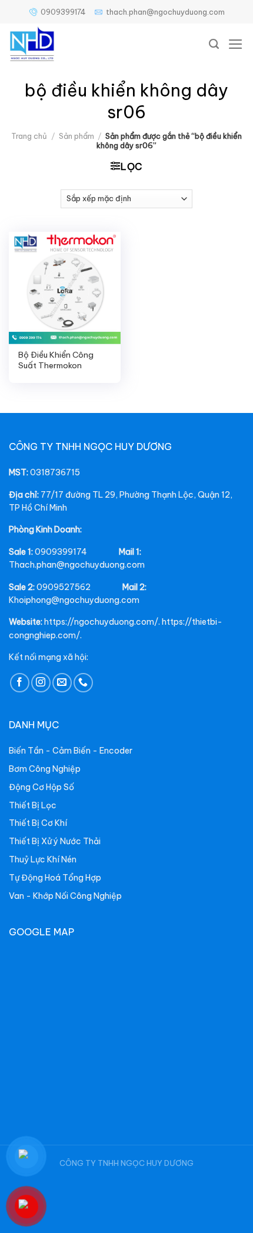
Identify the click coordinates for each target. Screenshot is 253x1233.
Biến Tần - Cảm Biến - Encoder (70, 750)
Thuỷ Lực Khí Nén (42, 859)
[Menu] (236, 44)
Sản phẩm (76, 136)
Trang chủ (29, 136)
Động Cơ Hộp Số (41, 787)
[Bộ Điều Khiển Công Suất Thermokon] (65, 288)
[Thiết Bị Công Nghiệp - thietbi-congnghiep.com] (59, 44)
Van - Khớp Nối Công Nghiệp (65, 896)
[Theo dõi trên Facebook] (19, 682)
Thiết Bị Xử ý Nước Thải (55, 841)
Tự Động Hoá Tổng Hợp (55, 877)
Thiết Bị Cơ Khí (38, 823)
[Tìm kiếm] (214, 44)
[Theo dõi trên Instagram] (41, 682)
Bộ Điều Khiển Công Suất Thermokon (56, 360)
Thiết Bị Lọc (32, 805)
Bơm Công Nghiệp (45, 769)
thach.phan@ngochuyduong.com (165, 11)
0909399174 (63, 11)
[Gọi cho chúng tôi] (83, 682)
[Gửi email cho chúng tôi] (62, 682)
